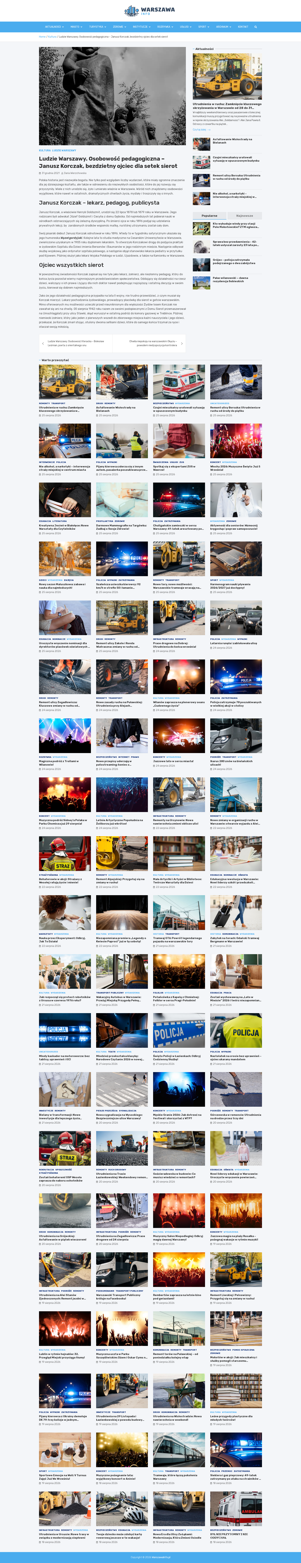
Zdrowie (118, 26)
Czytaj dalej (200, 129)
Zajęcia (69, 580)
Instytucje (140, 26)
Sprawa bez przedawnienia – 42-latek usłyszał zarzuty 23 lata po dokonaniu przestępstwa (235, 245)
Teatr (111, 1052)
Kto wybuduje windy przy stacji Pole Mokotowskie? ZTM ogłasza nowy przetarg (235, 227)
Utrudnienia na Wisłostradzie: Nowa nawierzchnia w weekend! (177, 1418)
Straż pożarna (48, 875)
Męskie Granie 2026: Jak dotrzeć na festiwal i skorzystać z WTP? (177, 1116)
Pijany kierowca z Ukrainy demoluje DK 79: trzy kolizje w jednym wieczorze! (63, 1420)
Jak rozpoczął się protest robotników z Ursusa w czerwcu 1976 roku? (65, 999)
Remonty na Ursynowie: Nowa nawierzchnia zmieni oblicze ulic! (175, 822)
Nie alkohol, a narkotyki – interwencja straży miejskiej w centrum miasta (234, 197)
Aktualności (53, 26)
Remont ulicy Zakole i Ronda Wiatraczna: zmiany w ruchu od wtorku (117, 647)
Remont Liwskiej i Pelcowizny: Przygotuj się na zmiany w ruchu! (232, 1297)
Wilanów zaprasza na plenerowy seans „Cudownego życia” (179, 704)
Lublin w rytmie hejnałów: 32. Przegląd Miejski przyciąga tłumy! (62, 1356)
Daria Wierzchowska (75, 173)
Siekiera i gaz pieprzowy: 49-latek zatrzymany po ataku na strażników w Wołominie (235, 1479)
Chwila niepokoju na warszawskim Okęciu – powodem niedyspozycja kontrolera (153, 343)
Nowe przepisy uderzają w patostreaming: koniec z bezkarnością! (114, 765)
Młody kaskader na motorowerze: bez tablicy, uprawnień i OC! (64, 1058)
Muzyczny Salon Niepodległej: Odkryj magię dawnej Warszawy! (178, 1238)
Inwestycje (46, 1110)
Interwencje (47, 462)
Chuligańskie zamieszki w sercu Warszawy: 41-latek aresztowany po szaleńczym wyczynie (177, 529)
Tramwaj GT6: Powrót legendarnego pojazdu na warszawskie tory (177, 940)
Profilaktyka (104, 521)
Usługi (184, 26)
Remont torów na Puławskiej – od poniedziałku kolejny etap (175, 1356)
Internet (124, 757)
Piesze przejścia (107, 1110)
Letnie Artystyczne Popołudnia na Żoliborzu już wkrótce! (119, 822)
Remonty (44, 403)
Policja (61, 462)
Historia (158, 934)
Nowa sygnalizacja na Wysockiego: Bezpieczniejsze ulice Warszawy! (119, 1116)
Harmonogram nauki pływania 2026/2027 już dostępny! (230, 586)
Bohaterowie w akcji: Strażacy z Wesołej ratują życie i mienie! (60, 881)
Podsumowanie (105, 1291)
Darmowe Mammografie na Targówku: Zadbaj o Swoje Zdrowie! (121, 527)
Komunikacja (230, 934)
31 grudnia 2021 (51, 173)
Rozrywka (163, 26)
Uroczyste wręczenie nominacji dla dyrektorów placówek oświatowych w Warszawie (64, 647)
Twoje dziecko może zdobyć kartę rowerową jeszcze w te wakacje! (119, 1536)
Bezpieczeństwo (163, 403)
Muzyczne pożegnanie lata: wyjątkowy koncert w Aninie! (116, 1477)
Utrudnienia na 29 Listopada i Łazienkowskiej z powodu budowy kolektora (119, 1420)
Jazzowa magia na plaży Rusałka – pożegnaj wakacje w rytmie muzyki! (234, 1238)
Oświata (243, 875)
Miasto (75, 26)
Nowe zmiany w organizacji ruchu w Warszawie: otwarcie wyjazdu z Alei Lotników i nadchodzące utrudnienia (235, 824)
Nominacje (58, 639)
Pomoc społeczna (243, 1350)
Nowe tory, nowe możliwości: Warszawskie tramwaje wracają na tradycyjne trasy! (176, 588)
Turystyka (96, 26)
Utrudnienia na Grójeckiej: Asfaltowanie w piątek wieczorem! (62, 1238)
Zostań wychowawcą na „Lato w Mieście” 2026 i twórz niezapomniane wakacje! (235, 1000)
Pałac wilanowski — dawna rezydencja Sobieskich (230, 279)
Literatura (59, 521)
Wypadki (112, 462)
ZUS (181, 462)
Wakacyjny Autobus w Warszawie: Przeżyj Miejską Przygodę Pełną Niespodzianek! (118, 1000)
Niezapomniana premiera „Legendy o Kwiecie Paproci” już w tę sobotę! (121, 940)
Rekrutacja (46, 1169)
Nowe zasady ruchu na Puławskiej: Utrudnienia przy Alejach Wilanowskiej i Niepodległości (119, 706)
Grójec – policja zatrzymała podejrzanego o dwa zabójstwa (234, 261)
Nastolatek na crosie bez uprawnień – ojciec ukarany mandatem (235, 1058)
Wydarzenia (182, 403)
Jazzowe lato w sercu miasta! (173, 761)
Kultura (45, 150)
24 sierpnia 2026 (165, 651)
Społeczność (63, 1169)
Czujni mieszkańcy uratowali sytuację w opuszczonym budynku (236, 159)
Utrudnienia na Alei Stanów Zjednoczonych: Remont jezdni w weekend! (61, 1298)
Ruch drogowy (117, 1169)
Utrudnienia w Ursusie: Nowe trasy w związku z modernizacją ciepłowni (64, 1536)
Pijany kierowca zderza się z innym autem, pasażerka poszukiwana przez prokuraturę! (121, 470)
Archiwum (222, 26)
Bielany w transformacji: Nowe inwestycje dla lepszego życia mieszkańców (59, 1118)
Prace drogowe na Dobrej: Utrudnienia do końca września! (174, 645)
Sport (202, 26)
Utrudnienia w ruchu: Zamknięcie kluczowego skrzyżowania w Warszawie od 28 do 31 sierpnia (227, 107)
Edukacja (45, 521)
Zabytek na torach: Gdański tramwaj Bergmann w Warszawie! (234, 940)
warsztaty (46, 934)
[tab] (209, 216)
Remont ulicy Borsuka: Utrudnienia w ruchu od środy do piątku (236, 177)
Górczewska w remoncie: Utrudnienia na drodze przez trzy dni (235, 1116)
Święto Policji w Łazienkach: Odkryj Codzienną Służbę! (177, 1058)
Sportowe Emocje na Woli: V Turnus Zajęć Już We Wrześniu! (62, 1477)
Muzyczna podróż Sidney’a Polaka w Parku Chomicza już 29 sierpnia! (63, 822)
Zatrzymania (172, 521)
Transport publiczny (110, 993)
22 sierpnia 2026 (165, 828)
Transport (58, 403)
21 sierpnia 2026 (165, 946)
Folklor (158, 993)
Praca (227, 993)
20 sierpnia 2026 (108, 1122)
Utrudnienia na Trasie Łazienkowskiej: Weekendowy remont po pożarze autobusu (121, 1177)
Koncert (215, 462)
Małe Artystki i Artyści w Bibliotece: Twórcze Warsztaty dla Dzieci (177, 881)
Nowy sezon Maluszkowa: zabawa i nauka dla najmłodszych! (62, 586)
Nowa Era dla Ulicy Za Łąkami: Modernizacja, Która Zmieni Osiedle (177, 1536)
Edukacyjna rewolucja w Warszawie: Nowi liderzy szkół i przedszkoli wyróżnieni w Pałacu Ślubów (234, 883)
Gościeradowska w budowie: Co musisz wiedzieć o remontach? (174, 1175)
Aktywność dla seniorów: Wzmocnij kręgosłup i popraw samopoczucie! (234, 527)
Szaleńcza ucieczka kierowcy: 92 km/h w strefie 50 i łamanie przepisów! (118, 588)
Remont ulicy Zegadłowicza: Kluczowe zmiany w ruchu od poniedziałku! (58, 706)
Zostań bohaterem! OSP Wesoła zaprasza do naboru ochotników (61, 1179)
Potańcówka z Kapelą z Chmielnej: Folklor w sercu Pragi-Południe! (176, 999)
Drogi (99, 403)
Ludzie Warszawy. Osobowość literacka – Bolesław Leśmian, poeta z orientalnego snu (76, 343)
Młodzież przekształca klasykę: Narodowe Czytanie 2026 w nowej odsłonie (119, 1059)
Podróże (215, 757)
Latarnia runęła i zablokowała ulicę (233, 643)
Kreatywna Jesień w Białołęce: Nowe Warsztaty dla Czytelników (64, 527)
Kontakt (243, 26)
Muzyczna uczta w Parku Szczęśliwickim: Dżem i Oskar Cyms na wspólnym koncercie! (121, 1357)
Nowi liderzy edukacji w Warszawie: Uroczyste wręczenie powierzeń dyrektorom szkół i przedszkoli (234, 1177)
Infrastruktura (163, 639)
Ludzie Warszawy (64, 150)
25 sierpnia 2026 (51, 415)
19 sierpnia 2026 (165, 1244)
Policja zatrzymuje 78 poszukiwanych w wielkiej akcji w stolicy (235, 704)
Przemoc (226, 1471)
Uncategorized (219, 403)
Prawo (135, 757)
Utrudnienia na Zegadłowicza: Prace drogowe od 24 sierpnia (120, 1238)
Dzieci (43, 580)
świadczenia (160, 462)
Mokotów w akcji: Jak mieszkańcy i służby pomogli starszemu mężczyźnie (233, 1361)
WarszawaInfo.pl (161, 1557)
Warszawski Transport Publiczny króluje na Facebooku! (118, 1297)
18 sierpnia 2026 (108, 1483)
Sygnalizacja (127, 1110)
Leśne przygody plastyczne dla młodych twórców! (231, 1418)
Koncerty (159, 757)
